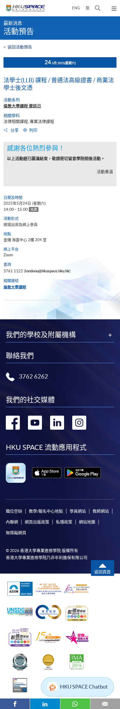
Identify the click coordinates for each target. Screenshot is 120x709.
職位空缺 (14, 511)
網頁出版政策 (37, 522)
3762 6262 (33, 376)
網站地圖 (87, 522)
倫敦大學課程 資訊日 (22, 106)
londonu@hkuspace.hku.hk (47, 271)
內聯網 (12, 522)
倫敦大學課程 (14, 287)
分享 (14, 130)
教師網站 (101, 511)
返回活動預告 (20, 47)
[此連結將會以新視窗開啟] (46, 472)
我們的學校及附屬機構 (41, 335)
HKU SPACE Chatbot (84, 687)
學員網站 (78, 511)
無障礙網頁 (16, 532)
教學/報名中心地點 (46, 511)
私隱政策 (64, 522)
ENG (76, 8)
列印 (33, 130)
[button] (97, 8)
